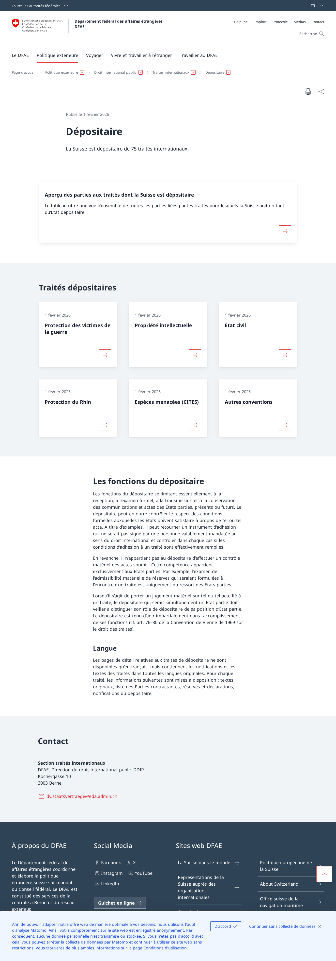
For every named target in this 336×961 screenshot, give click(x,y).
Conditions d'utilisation (165, 948)
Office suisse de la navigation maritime (281, 902)
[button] (20, 55)
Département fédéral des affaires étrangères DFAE (119, 23)
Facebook (111, 862)
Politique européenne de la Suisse (286, 866)
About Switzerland (279, 884)
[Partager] (320, 91)
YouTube (144, 873)
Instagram (112, 873)
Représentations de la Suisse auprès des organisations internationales (201, 887)
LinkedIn (110, 884)
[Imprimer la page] (308, 91)
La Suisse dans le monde (204, 862)
